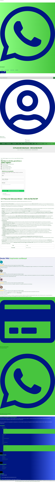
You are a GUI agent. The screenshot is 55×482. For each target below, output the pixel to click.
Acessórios (3, 143)
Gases (21, 143)
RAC (4, 450)
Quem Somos (7, 70)
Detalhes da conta (5, 458)
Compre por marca (50, 143)
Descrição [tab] (4, 193)
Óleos (32, 143)
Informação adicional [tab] (6, 194)
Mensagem (3, 182)
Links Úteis (12, 70)
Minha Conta (2, 136)
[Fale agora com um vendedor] (27, 412)
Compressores (8, 143)
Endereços (3, 457)
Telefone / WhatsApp (5, 179)
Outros (45, 143)
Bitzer (2, 159)
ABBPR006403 (18, 158)
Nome (3, 175)
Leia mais (29, 296)
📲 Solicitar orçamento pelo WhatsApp (13, 190)
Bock (4, 433)
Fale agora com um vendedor (5, 413)
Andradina (2, 0)
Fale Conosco (2, 66)
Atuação (2, 70)
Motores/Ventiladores (27, 143)
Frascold (4, 431)
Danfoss (4, 430)
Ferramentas (14, 143)
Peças (35, 143)
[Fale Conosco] (27, 65)
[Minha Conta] (27, 135)
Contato (16, 70)
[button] (9, 143)
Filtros (18, 143)
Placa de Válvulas (39, 143)
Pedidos (3, 456)
